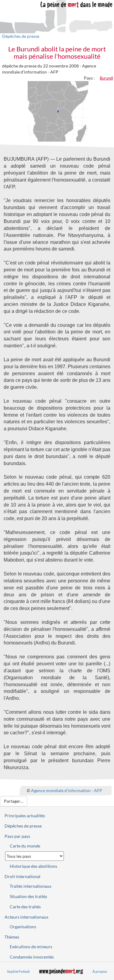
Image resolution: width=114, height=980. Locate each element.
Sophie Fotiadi (18, 971)
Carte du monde (25, 845)
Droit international (22, 876)
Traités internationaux (30, 886)
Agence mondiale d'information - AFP (66, 790)
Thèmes (12, 936)
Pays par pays (17, 836)
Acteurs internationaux (26, 916)
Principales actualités (25, 815)
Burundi (106, 78)
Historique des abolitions (33, 866)
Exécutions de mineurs (31, 946)
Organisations (23, 926)
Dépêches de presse (20, 36)
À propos (99, 971)
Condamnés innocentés (32, 956)
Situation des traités (28, 896)
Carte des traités (25, 906)
